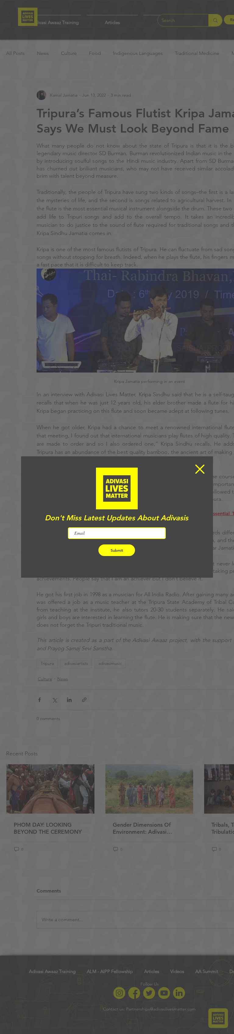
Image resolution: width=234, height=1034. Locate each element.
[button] (199, 469)
